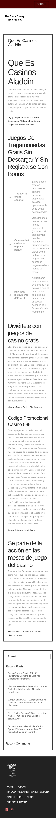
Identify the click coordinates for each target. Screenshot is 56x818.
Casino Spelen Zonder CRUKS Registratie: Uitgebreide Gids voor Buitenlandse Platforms (24, 676)
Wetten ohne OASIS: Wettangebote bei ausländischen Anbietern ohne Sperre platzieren (27, 703)
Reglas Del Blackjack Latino (21, 124)
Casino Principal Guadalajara (21, 530)
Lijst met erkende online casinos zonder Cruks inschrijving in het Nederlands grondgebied (27, 689)
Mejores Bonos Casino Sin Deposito (25, 407)
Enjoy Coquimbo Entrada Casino (23, 117)
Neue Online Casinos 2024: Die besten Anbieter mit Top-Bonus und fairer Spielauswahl (27, 716)
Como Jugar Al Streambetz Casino (24, 121)
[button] (47, 18)
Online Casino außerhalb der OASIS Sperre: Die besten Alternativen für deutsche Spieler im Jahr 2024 (25, 729)
